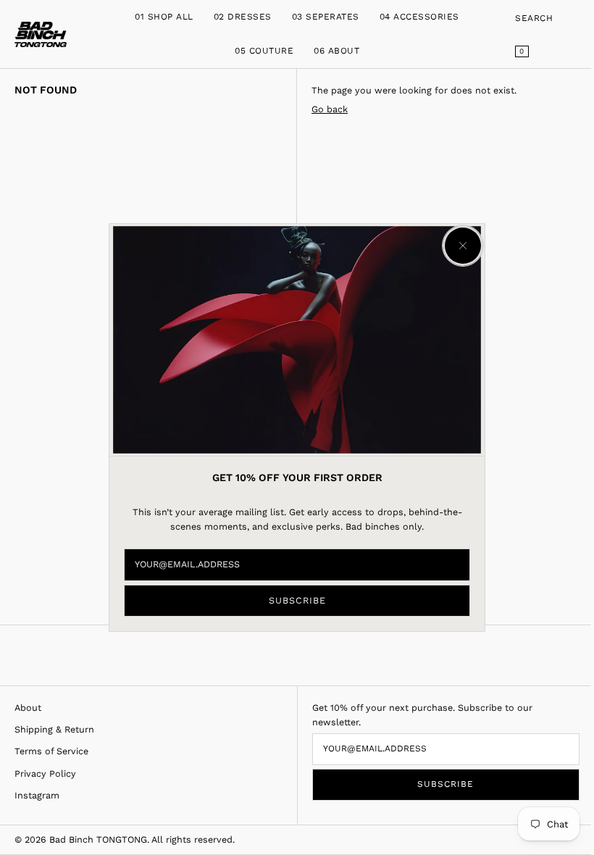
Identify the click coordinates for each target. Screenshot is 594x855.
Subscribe (297, 600)
